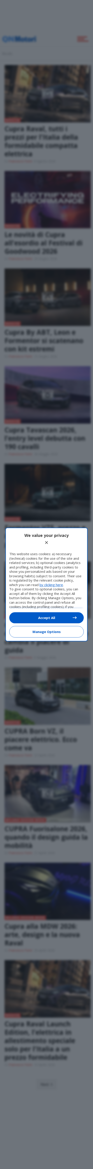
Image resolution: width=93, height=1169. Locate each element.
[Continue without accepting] (46, 542)
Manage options (47, 631)
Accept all (46, 617)
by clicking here (51, 584)
